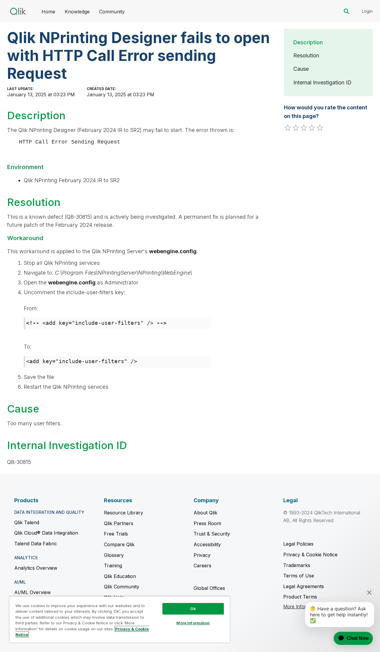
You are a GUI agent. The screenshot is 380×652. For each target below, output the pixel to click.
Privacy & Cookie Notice (310, 554)
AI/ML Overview (32, 592)
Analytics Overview (35, 568)
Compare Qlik (119, 544)
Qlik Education (120, 576)
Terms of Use (298, 576)
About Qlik (205, 513)
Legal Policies (298, 544)
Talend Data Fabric (35, 544)
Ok (193, 608)
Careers (202, 565)
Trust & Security (212, 534)
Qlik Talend (26, 522)
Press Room (207, 523)
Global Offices (209, 588)
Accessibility (207, 544)
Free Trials (116, 534)
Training (113, 565)
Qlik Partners (118, 523)
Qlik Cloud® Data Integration (46, 533)
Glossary (114, 555)
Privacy (202, 555)
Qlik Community (121, 587)
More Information (193, 622)
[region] (120, 619)
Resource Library (123, 513)
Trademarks (296, 565)
